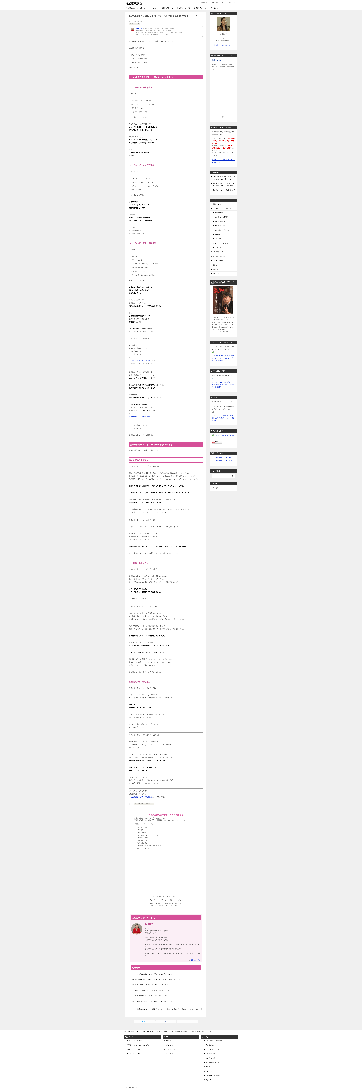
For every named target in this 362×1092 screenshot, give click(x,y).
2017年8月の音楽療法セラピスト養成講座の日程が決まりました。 (151, 995)
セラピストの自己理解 (221, 217)
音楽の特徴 (216, 269)
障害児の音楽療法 (220, 226)
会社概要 (168, 1040)
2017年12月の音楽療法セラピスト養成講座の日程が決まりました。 (151, 990)
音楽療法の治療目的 (219, 256)
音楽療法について (218, 252)
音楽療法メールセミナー (134, 1040)
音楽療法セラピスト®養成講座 (141, 360)
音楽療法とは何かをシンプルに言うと (138, 1045)
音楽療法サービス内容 (183, 8)
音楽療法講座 (133, 3)
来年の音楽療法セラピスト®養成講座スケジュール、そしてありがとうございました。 (156, 979)
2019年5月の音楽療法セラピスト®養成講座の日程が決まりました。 (151, 985)
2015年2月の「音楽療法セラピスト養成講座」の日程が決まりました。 (152, 1001)
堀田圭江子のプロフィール (135, 1049)
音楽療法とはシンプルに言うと (135, 8)
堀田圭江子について (200, 8)
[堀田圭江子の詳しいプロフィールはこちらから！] (223, 29)
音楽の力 (215, 265)
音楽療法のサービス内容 (134, 1053)
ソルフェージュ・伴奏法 (222, 243)
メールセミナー (153, 8)
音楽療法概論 (219, 212)
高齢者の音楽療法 (220, 221)
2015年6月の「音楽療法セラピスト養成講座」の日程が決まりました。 (152, 974)
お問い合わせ (214, 8)
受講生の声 (218, 247)
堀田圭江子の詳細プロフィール (223, 45)
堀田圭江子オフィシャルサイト (223, 457)
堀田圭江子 (139, 28)
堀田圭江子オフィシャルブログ (223, 460)
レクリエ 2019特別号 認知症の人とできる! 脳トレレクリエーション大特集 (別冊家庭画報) (223, 384)
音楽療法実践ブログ (167, 8)
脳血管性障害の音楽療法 (222, 230)
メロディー (216, 273)
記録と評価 (218, 239)
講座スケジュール (134, 23)
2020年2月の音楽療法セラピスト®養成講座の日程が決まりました (149, 1009)
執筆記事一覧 (195, 960)
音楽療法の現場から (219, 260)
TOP (132, 1031)
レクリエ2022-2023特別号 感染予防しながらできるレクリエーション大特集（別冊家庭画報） (223, 358)
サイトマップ (169, 1053)
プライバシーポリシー (172, 1049)
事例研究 (217, 234)
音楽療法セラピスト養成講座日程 (144, 804)
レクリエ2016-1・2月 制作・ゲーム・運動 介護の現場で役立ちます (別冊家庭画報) (223, 418)
